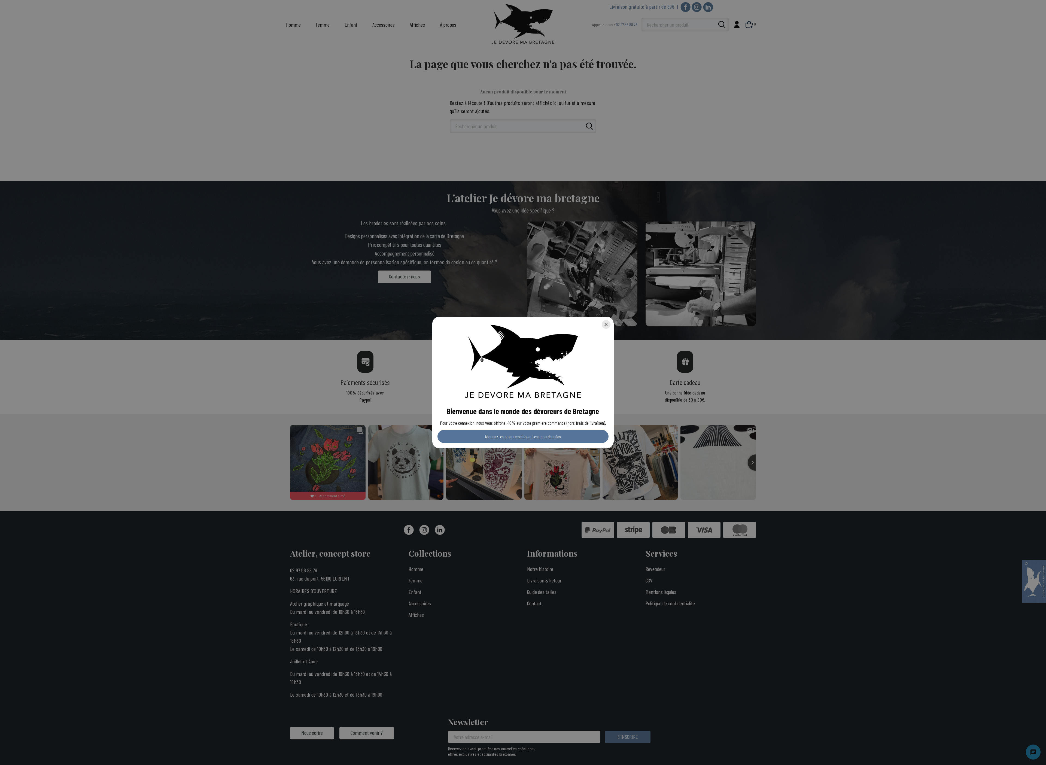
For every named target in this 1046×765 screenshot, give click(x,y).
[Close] (606, 324)
